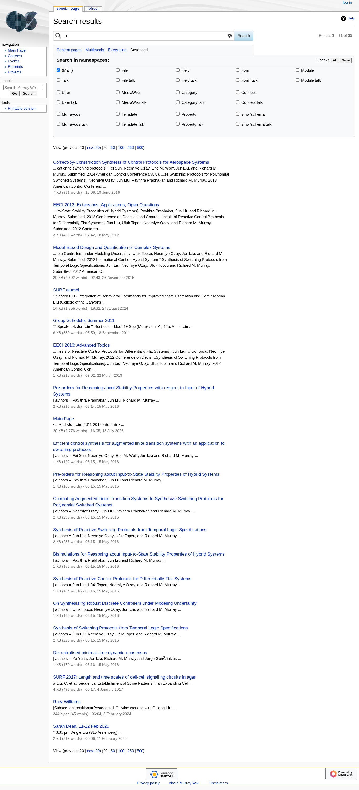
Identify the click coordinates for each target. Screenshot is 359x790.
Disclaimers (218, 783)
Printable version (22, 108)
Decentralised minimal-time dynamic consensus (100, 652)
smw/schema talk (256, 124)
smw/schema (253, 114)
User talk (69, 102)
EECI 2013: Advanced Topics (81, 345)
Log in (347, 2)
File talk (128, 80)
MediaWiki (131, 92)
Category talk (193, 102)
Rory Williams (67, 701)
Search (7, 81)
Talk (65, 80)
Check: (322, 60)
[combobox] (143, 36)
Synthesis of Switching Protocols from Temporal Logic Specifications (120, 627)
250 (130, 147)
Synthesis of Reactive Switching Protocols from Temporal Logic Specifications (130, 529)
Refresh (93, 9)
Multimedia (94, 50)
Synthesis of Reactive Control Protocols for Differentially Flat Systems (122, 578)
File (125, 70)
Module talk (311, 80)
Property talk (192, 124)
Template (129, 114)
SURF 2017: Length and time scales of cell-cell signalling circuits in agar (124, 677)
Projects (14, 72)
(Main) (67, 70)
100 (121, 147)
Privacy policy (148, 783)
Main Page (63, 418)
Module (307, 70)
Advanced (139, 50)
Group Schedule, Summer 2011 (83, 320)
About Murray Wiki (184, 783)
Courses (15, 56)
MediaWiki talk (134, 102)
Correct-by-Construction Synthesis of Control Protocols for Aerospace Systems (131, 162)
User (66, 92)
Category (189, 92)
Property (189, 114)
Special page (68, 9)
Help (351, 18)
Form (245, 70)
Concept (248, 92)
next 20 (93, 147)
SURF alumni (66, 290)
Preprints (15, 67)
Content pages (69, 50)
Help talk (189, 80)
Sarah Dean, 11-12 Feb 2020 (81, 726)
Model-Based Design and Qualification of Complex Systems (111, 247)
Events (13, 61)
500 (140, 147)
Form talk (249, 80)
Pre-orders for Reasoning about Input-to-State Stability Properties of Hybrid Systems (136, 474)
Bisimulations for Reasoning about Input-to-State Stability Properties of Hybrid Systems (139, 554)
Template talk (133, 124)
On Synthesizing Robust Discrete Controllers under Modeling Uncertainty (125, 603)
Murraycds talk (75, 124)
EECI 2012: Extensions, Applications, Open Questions (106, 204)
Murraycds (71, 114)
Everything (117, 50)
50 (113, 147)
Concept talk (252, 102)
